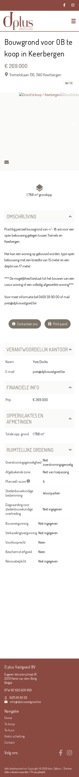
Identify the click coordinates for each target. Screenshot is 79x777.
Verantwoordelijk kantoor (37, 349)
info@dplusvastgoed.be (25, 702)
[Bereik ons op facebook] (61, 754)
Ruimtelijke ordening (30, 450)
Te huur (9, 730)
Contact (9, 742)
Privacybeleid (38, 772)
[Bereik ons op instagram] (69, 754)
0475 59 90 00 (18, 697)
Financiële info (23, 387)
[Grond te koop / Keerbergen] (39, 124)
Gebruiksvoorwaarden (16, 772)
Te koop (9, 724)
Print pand (59, 324)
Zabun (57, 768)
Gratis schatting (14, 736)
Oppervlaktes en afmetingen (25, 418)
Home (8, 718)
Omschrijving (21, 216)
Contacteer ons (27, 324)
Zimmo (68, 768)
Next (73, 124)
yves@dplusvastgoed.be (49, 371)
